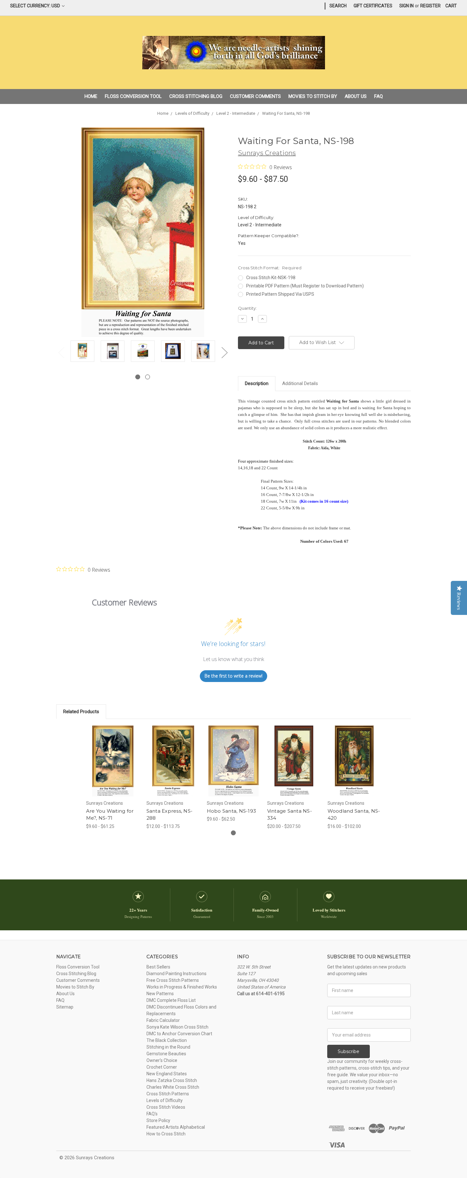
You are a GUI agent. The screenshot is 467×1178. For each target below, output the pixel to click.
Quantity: (247, 308)
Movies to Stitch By (312, 96)
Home (91, 96)
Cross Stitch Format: (269, 267)
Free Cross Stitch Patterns (172, 980)
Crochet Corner (161, 1067)
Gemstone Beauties (166, 1053)
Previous (61, 352)
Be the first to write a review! (233, 676)
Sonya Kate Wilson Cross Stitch (177, 1027)
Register (430, 5)
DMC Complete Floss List (171, 1000)
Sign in (406, 5)
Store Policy (158, 1120)
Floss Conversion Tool (133, 96)
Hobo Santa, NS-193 (231, 811)
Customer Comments (255, 96)
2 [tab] (147, 377)
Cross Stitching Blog (195, 96)
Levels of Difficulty (164, 1100)
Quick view (112, 755)
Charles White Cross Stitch (172, 1087)
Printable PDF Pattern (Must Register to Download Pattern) (305, 285)
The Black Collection (166, 1040)
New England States (166, 1073)
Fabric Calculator (163, 1020)
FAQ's (152, 1113)
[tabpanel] (82, 352)
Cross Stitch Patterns (167, 1093)
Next (224, 352)
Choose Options (113, 766)
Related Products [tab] (81, 711)
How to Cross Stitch (166, 1133)
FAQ (378, 96)
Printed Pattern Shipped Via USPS (280, 294)
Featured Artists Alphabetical (175, 1127)
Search (338, 5)
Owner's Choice (161, 1060)
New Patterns (160, 993)
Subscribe (348, 1051)
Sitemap (64, 1006)
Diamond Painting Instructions (176, 973)
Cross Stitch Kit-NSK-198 (270, 277)
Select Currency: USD (35, 5)
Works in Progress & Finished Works (181, 986)
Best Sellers (158, 966)
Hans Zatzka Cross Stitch (171, 1080)
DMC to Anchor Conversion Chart (179, 1033)
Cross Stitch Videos (165, 1107)
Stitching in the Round (168, 1047)
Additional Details (300, 383)
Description (256, 383)
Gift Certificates (373, 5)
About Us (356, 96)
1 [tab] (137, 377)
